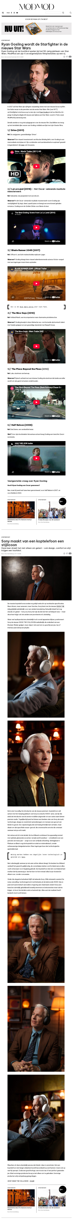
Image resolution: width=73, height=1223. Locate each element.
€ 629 (32, 1181)
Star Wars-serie (27, 307)
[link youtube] (17, 12)
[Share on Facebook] (67, 57)
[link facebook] (11, 12)
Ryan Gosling (44, 112)
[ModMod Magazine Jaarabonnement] (36, 29)
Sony (23, 857)
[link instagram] (14, 12)
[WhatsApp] (64, 57)
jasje (22, 145)
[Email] (70, 57)
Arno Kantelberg (9, 553)
